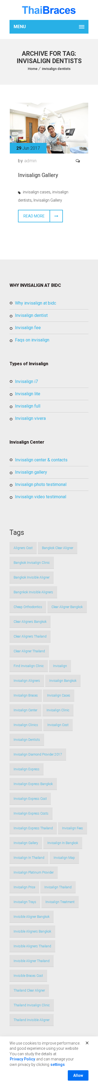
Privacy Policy (22, 1059)
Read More (34, 216)
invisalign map (64, 858)
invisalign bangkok (62, 681)
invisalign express (26, 769)
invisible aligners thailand (32, 946)
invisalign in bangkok (62, 843)
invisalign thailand (58, 887)
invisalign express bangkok (33, 784)
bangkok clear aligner (57, 548)
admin (30, 160)
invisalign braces (26, 695)
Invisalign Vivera (30, 418)
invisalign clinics (26, 725)
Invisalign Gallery (38, 175)
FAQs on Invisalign (32, 340)
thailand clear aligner (29, 990)
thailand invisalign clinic (32, 1005)
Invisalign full (27, 406)
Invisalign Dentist (31, 315)
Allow (78, 1075)
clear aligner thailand (29, 651)
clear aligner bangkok (67, 607)
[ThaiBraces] (49, 9)
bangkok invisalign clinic (32, 563)
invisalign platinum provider (34, 872)
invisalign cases (36, 192)
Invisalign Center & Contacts (41, 459)
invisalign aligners (27, 681)
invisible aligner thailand (32, 961)
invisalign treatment (60, 902)
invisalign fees (72, 828)
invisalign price (24, 887)
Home (33, 69)
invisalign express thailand (33, 828)
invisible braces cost (28, 976)
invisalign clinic (58, 710)
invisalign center (25, 710)
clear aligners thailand (30, 636)
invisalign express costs (31, 813)
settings (57, 1064)
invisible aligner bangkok (32, 917)
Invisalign (60, 666)
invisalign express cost (30, 799)
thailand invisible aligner (32, 1020)
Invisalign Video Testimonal (40, 496)
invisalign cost (58, 725)
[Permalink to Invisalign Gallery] (49, 152)
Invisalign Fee (28, 327)
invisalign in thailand (29, 858)
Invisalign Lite (27, 393)
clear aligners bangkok (30, 622)
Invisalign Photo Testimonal (40, 484)
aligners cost (23, 548)
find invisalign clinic (29, 666)
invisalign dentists (56, 69)
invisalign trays (25, 902)
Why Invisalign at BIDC (35, 303)
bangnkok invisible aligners (33, 592)
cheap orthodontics (28, 607)
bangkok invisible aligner (32, 577)
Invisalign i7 (26, 381)
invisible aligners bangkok (32, 931)
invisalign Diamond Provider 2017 (38, 754)
